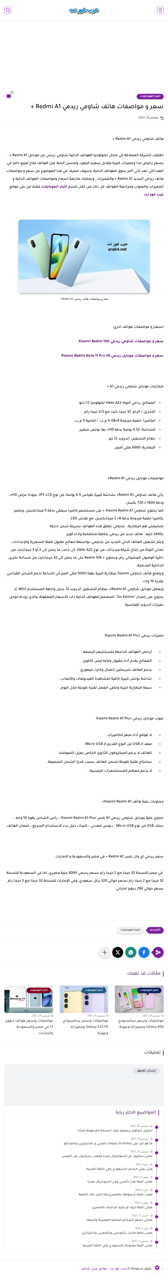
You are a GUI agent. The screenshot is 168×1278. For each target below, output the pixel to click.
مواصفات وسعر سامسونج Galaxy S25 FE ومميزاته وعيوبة (85, 1027)
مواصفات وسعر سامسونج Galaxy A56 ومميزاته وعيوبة (141, 1024)
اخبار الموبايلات (150, 96)
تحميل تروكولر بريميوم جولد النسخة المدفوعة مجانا (115, 1131)
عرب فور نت (154, 195)
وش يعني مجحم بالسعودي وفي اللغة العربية (119, 1169)
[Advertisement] (84, 59)
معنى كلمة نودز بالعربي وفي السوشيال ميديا (120, 1182)
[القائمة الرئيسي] (160, 10)
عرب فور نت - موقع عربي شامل (104, 1269)
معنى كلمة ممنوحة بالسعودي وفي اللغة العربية (117, 1246)
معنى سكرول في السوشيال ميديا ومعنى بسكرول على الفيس (107, 1156)
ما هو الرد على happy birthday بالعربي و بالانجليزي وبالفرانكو (108, 1144)
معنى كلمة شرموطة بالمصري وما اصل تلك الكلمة (115, 1195)
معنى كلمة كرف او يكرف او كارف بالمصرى (122, 1208)
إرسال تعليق (146, 1071)
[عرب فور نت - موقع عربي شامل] (84, 10)
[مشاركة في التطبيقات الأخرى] (104, 952)
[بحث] (7, 10)
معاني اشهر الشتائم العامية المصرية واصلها (119, 1220)
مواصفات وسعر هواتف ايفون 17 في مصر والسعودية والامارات (29, 1027)
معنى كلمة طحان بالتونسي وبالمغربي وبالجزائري (117, 1233)
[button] (143, 952)
